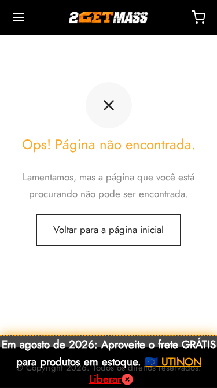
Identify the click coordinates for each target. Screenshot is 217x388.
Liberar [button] (105, 379)
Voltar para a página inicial (108, 230)
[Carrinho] (198, 17)
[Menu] (18, 17)
